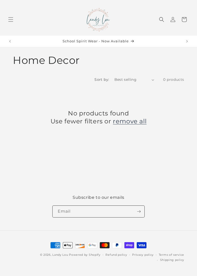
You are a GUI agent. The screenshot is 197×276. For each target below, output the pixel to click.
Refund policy (116, 255)
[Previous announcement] (10, 41)
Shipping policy (172, 260)
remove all (129, 121)
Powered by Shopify (85, 255)
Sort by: (101, 79)
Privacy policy (143, 255)
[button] (10, 19)
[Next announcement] (187, 41)
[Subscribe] (138, 211)
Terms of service (171, 255)
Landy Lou (60, 255)
